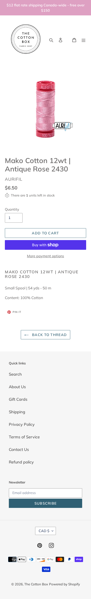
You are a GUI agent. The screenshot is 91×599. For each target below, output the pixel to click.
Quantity (12, 209)
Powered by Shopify (64, 584)
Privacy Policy (22, 424)
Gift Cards (18, 399)
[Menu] (83, 39)
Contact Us (19, 449)
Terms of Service (24, 436)
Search (15, 374)
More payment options (45, 256)
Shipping (17, 411)
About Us (17, 386)
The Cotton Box (36, 584)
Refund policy (21, 462)
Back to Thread (49, 335)
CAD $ (44, 531)
